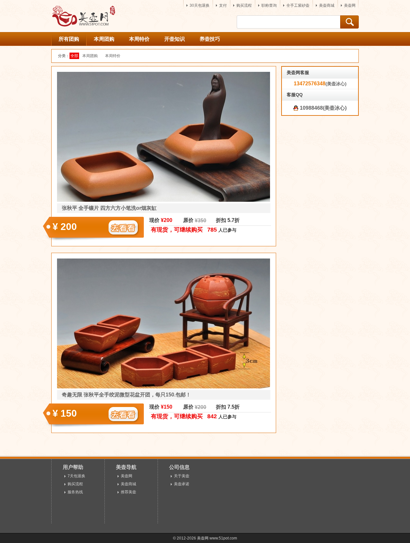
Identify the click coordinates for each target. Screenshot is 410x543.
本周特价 (139, 39)
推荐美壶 (128, 492)
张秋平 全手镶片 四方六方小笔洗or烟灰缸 (109, 208)
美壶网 (350, 5)
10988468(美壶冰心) (323, 108)
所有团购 (69, 39)
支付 (223, 5)
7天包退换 (76, 476)
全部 (74, 56)
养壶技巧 (210, 39)
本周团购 (104, 39)
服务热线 (75, 492)
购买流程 (244, 5)
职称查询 (269, 5)
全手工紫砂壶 (297, 5)
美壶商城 (326, 5)
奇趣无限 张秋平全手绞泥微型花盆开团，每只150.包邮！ (126, 394)
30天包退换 (199, 5)
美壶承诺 (181, 484)
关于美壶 (181, 476)
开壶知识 (174, 39)
